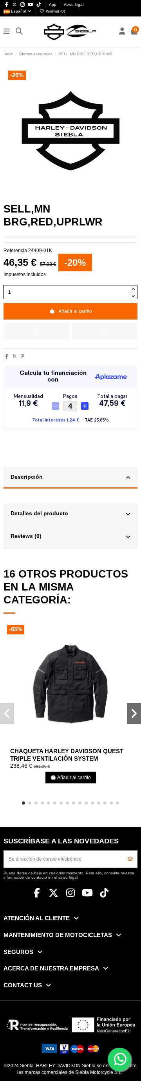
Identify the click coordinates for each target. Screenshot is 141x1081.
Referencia (15, 250)
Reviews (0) (26, 536)
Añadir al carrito (75, 311)
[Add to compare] (104, 331)
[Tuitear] (14, 356)
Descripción (27, 477)
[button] (23, 803)
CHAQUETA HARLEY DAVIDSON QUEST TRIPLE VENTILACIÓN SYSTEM (66, 755)
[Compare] (70, 742)
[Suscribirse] (130, 859)
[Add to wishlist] (36, 331)
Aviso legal (73, 4)
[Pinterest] (22, 356)
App (53, 4)
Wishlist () (55, 11)
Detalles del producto (39, 513)
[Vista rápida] (80, 742)
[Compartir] (6, 356)
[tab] (70, 478)
